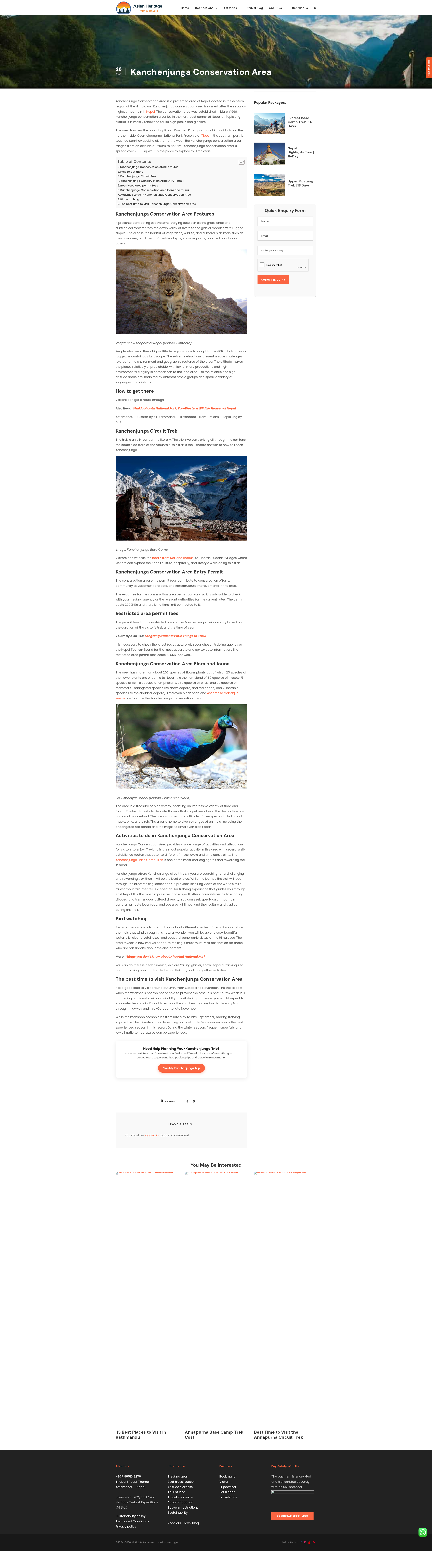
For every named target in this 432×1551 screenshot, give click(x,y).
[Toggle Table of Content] (240, 162)
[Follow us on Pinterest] (314, 1542)
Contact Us (300, 8)
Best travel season (182, 1482)
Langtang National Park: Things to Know (175, 636)
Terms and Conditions (132, 1521)
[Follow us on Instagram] (305, 1542)
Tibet (205, 135)
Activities (230, 8)
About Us (275, 8)
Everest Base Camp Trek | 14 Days (300, 122)
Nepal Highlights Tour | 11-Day (301, 152)
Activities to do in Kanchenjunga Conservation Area (155, 195)
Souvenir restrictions (183, 1507)
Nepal (150, 111)
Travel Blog (255, 8)
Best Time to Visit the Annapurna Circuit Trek (278, 1434)
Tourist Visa (176, 1492)
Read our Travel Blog (183, 1523)
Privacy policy (126, 1526)
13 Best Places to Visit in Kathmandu (141, 1434)
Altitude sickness (180, 1487)
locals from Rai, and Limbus (172, 558)
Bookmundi (227, 1476)
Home (185, 8)
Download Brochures (292, 1516)
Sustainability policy (130, 1516)
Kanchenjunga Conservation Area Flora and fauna (154, 190)
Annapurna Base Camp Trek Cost (214, 1434)
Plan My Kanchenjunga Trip (181, 1068)
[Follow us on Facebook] (301, 1542)
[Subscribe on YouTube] (309, 1542)
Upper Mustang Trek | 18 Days (300, 183)
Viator (223, 1482)
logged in (152, 1135)
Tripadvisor (227, 1487)
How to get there (131, 172)
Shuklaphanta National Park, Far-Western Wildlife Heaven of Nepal (184, 408)
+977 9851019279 (128, 1476)
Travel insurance (180, 1497)
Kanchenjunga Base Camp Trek (139, 860)
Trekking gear (178, 1476)
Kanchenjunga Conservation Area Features (148, 167)
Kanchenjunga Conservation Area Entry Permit (152, 181)
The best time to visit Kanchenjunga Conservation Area (158, 204)
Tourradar (227, 1492)
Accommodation (180, 1502)
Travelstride (228, 1497)
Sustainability (178, 1512)
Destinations (204, 8)
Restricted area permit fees (139, 185)
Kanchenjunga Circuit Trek (138, 176)
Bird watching (129, 199)
